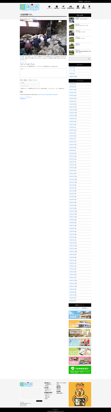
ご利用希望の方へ (48, 384)
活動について (47, 390)
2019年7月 (71, 260)
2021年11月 (72, 179)
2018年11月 (72, 283)
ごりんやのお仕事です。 (75, 308)
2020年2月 (71, 240)
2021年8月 (71, 188)
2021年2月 (71, 205)
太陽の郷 (55, 411)
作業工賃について (48, 393)
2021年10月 (72, 182)
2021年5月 (71, 196)
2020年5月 (71, 231)
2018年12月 (72, 280)
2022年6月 (71, 159)
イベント (71, 70)
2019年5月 (71, 266)
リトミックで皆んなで (26, 97)
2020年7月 (71, 225)
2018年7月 (71, 295)
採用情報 (81, 1)
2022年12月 (72, 141)
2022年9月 (71, 150)
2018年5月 (71, 300)
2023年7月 (71, 124)
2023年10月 (72, 115)
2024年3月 (71, 101)
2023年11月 (72, 112)
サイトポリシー (55, 409)
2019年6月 (71, 263)
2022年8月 (71, 153)
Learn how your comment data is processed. (48, 94)
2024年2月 (71, 104)
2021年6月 (71, 193)
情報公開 (83, 8)
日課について (47, 395)
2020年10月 (72, 216)
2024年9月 (71, 83)
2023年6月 (71, 127)
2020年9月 (71, 219)
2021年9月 (71, 185)
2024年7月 (71, 89)
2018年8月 (71, 292)
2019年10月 (72, 251)
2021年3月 (71, 202)
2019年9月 (71, 254)
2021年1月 (71, 208)
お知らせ (71, 67)
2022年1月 (71, 173)
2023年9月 (71, 118)
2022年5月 (71, 162)
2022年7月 (71, 156)
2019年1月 (71, 277)
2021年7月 (71, 190)
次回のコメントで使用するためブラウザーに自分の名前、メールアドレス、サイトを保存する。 (43, 88)
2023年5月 (71, 130)
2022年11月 (72, 144)
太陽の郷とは (56, 8)
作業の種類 (47, 397)
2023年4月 (71, 133)
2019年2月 (71, 274)
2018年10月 (72, 286)
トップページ (49, 8)
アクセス (89, 8)
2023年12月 (72, 109)
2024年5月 (71, 95)
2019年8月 (71, 257)
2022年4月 (71, 164)
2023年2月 (71, 138)
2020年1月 (71, 242)
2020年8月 (71, 222)
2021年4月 (71, 199)
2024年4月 (71, 98)
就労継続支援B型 (70, 8)
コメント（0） (23, 62)
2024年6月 (71, 92)
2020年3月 (71, 237)
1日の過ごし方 (48, 389)
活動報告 (78, 8)
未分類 (70, 73)
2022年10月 (72, 147)
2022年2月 (71, 170)
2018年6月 (71, 297)
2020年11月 (72, 214)
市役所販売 (22, 98)
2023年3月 (71, 135)
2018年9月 (71, 289)
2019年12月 (72, 245)
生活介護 (63, 8)
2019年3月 (71, 271)
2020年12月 (72, 211)
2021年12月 (72, 176)
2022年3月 (71, 167)
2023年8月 (71, 121)
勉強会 (46, 398)
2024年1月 (71, 107)
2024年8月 (71, 86)
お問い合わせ (88, 1)
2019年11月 (72, 248)
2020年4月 (71, 234)
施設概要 (46, 385)
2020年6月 (71, 228)
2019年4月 (71, 269)
